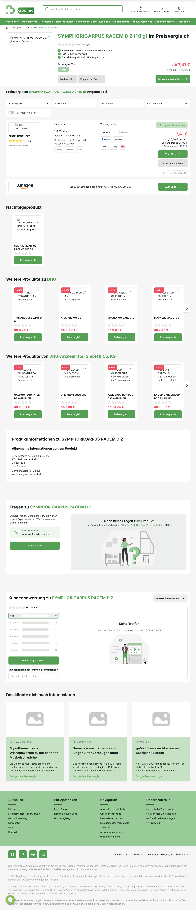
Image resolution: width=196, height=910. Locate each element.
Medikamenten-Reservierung (24, 813)
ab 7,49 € (68, 407)
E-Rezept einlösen (26, 112)
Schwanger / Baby (86, 21)
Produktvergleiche (142, 21)
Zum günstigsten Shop (170, 79)
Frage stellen (35, 545)
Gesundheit (12, 21)
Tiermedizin (47, 21)
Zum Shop (170, 154)
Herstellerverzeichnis (112, 818)
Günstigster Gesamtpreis (171, 125)
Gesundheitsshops (110, 813)
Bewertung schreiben (33, 660)
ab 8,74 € (21, 330)
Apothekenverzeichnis (112, 809)
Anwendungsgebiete (111, 832)
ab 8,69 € (68, 330)
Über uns (13, 809)
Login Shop (60, 809)
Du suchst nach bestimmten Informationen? (33, 669)
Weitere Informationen (18, 145)
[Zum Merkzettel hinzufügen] (49, 36)
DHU (28, 28)
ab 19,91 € (22, 407)
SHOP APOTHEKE (19, 136)
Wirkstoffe (106, 827)
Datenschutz (137, 854)
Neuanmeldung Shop (65, 813)
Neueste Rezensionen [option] (167, 598)
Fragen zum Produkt (91, 79)
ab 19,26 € (116, 407)
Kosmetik (104, 21)
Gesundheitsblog (164, 21)
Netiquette (182, 854)
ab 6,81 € (115, 330)
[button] (187, 308)
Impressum (121, 854)
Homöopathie (17, 28)
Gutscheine (183, 21)
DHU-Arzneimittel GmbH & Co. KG (93, 50)
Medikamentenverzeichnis (114, 822)
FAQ (10, 827)
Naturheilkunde (65, 21)
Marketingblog (62, 818)
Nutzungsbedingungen (160, 854)
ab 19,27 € (162, 407)
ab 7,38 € (161, 330)
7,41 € (182, 134)
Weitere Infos (67, 79)
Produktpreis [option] (15, 103)
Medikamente (29, 21)
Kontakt (12, 832)
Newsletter (14, 822)
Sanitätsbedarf (120, 21)
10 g (63, 69)
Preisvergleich (28, 260)
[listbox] (28, 103)
